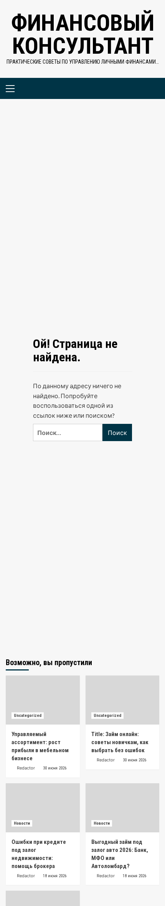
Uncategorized (27, 715)
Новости (22, 823)
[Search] (150, 87)
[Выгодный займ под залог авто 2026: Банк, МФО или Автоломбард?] (123, 807)
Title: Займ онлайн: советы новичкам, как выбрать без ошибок (119, 742)
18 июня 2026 (54, 875)
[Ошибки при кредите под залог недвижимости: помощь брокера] (43, 807)
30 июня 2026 (54, 768)
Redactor (26, 768)
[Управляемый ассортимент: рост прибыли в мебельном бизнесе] (43, 700)
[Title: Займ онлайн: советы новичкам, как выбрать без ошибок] (123, 700)
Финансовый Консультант (82, 34)
